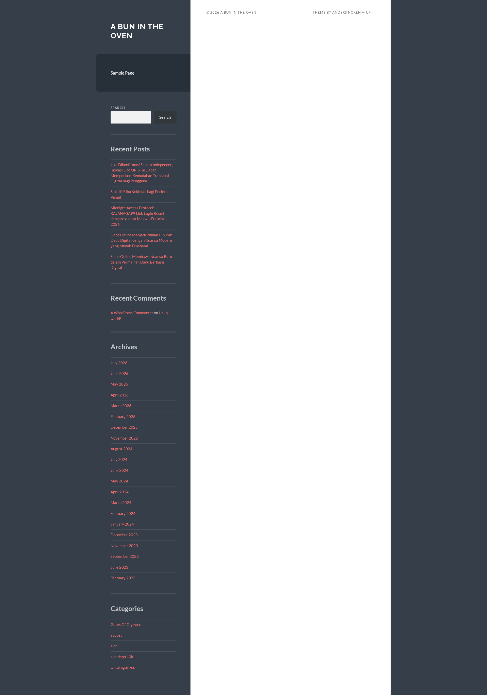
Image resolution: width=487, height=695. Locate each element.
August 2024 (121, 448)
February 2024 (123, 513)
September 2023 (125, 556)
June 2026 (119, 373)
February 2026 (123, 416)
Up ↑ (370, 12)
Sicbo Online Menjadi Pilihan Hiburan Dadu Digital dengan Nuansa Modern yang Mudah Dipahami (141, 240)
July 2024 (119, 459)
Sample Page (122, 73)
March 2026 (121, 405)
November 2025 (124, 438)
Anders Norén (346, 12)
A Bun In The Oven (238, 12)
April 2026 (120, 395)
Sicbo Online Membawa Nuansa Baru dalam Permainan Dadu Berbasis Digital (141, 262)
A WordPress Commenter (132, 312)
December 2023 (124, 534)
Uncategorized (123, 667)
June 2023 (119, 567)
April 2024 (120, 492)
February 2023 (123, 578)
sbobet (116, 635)
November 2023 (124, 545)
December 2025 (124, 427)
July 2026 (119, 362)
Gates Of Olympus (126, 624)
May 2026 (119, 384)
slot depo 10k (122, 656)
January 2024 (122, 524)
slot (114, 646)
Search (118, 108)
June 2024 (119, 470)
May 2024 (119, 481)
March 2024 (121, 502)
